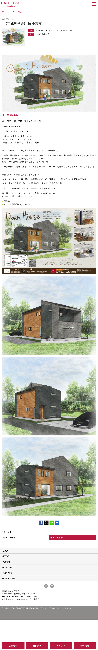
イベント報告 (56, 537)
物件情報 (85, 645)
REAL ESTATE (9, 578)
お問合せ (13, 645)
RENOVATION (9, 567)
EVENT (6, 556)
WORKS (6, 561)
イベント (61, 645)
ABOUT (6, 550)
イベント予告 (9, 537)
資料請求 (37, 645)
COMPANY (7, 573)
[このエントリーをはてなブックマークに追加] (57, 523)
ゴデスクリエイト (66, 608)
